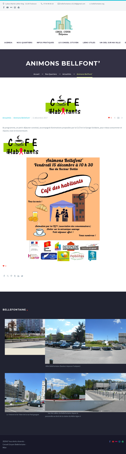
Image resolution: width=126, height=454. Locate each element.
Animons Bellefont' (22, 117)
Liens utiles (89, 42)
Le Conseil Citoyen (68, 42)
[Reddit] (22, 276)
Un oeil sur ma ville (110, 42)
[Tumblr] (15, 276)
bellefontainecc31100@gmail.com (72, 4)
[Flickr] (11, 7)
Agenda (8, 42)
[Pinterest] (11, 276)
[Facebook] (4, 7)
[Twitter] (8, 276)
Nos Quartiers (24, 42)
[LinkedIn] (18, 276)
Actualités (7, 117)
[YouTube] (7, 7)
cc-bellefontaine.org (96, 4)
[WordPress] (15, 7)
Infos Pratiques (45, 42)
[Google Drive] (18, 7)
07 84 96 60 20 (48, 4)
